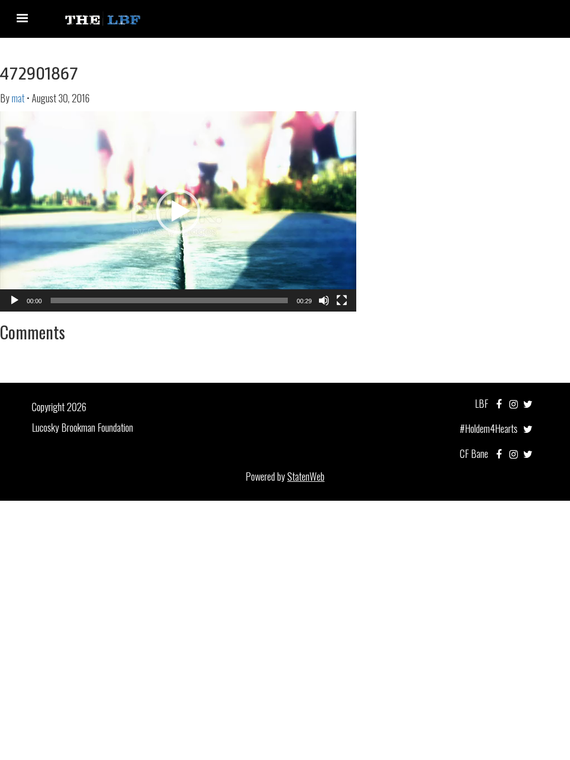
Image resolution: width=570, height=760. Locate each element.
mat (18, 98)
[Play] (14, 300)
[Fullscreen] (341, 300)
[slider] (169, 300)
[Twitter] (528, 403)
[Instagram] (513, 403)
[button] (178, 211)
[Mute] (324, 300)
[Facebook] (498, 403)
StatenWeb (306, 476)
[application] (178, 211)
